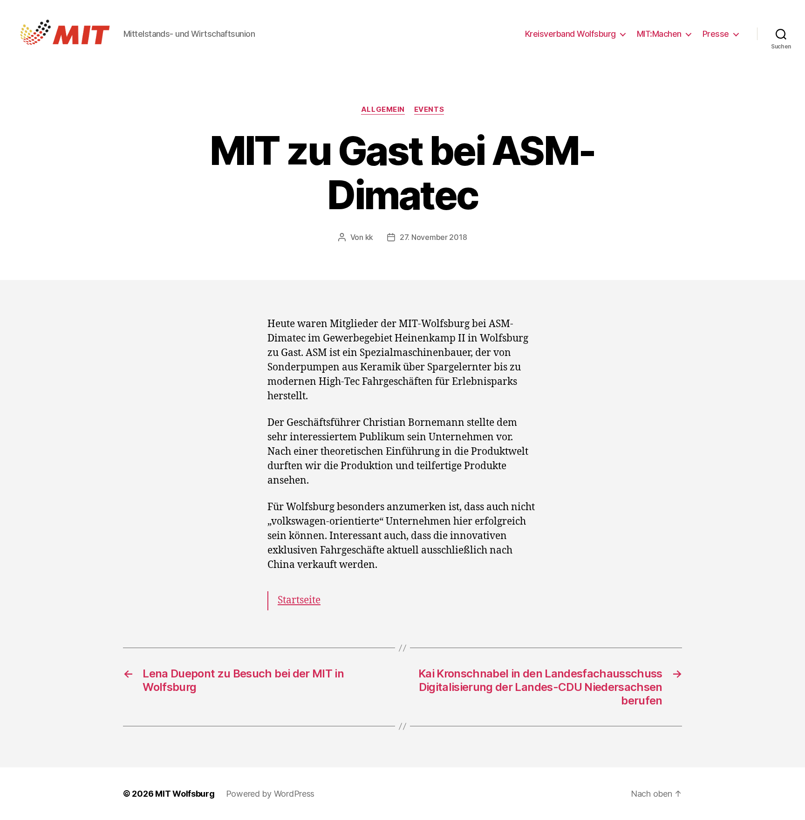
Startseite (299, 600)
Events (429, 109)
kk (369, 237)
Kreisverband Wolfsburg (570, 34)
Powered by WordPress (270, 794)
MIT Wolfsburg (185, 794)
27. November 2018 (433, 237)
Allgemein (383, 109)
